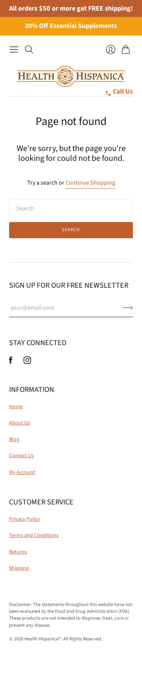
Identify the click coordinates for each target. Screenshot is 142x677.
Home (16, 406)
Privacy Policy (24, 519)
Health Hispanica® (42, 638)
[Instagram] (27, 362)
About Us (19, 423)
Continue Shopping (90, 183)
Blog (14, 439)
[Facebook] (10, 362)
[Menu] (14, 49)
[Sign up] (128, 307)
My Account (22, 472)
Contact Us (21, 456)
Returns (18, 552)
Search (71, 230)
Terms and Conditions (34, 535)
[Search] (29, 49)
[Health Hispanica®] (71, 76)
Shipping (19, 568)
